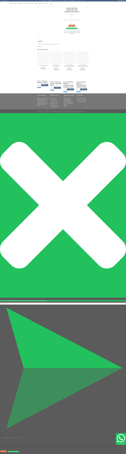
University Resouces (73, 0)
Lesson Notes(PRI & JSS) (68, 99)
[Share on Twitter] (70, 35)
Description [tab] (40, 41)
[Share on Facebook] (68, 35)
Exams (79, 0)
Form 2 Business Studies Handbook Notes (56, 66)
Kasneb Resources (65, 0)
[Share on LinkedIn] (75, 35)
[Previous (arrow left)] (1, 227)
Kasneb (35, 3)
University (46, 3)
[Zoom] (38, 37)
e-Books (82, 0)
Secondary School (50, 0)
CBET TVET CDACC (58, 0)
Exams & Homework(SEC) (68, 103)
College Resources (53, 101)
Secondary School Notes (71, 32)
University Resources (54, 105)
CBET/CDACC (41, 3)
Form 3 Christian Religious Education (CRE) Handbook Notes (69, 66)
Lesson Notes (26, 3)
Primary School (43, 0)
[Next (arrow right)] (123, 227)
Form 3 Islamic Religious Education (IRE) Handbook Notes (82, 66)
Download (71, 25)
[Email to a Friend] (72, 35)
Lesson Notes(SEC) (67, 100)
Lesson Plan (20, 3)
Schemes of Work (13, 3)
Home (70, 6)
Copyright (65, 105)
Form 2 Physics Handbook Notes (43, 65)
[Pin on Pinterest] (73, 35)
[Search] (54, 4)
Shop (73, 6)
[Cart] (124, 4)
